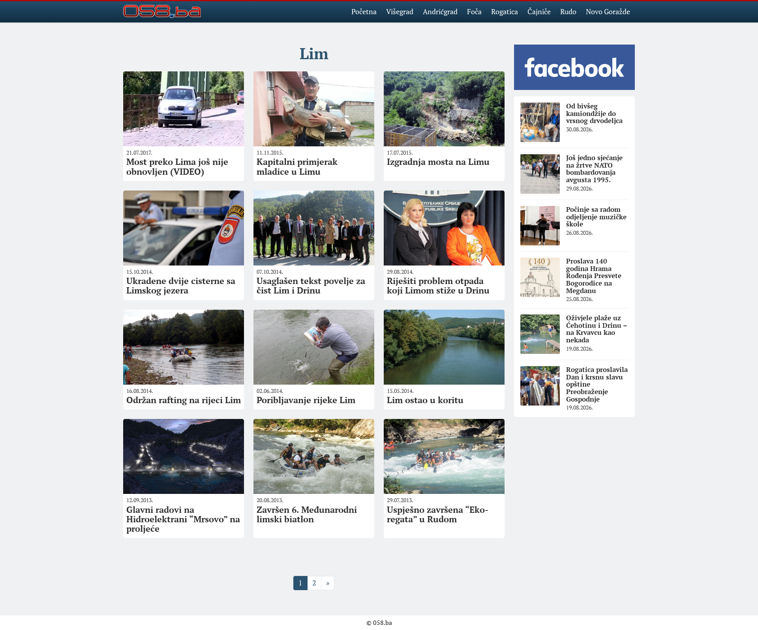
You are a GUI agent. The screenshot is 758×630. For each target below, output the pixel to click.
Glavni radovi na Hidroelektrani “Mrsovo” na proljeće (183, 519)
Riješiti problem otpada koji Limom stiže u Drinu (438, 285)
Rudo (568, 11)
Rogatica (504, 11)
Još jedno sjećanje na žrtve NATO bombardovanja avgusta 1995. (594, 168)
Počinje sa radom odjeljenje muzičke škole (596, 216)
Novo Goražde (608, 11)
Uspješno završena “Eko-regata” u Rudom (437, 514)
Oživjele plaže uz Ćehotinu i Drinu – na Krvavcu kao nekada (596, 328)
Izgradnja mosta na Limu (438, 161)
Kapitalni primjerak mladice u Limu (297, 166)
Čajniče (539, 11)
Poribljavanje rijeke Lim (306, 400)
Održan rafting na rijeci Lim (183, 400)
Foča (474, 11)
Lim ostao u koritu (425, 400)
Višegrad (399, 11)
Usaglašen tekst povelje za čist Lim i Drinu (311, 285)
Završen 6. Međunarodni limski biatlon (307, 514)
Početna (364, 11)
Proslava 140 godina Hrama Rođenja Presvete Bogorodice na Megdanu (593, 275)
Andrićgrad (440, 11)
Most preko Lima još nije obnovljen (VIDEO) (177, 166)
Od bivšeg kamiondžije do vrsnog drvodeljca (594, 113)
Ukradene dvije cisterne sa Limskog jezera (180, 285)
